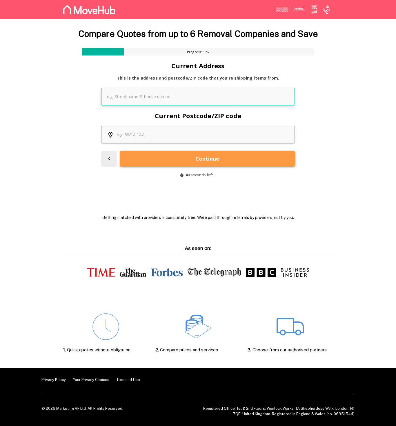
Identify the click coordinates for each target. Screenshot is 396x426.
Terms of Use (128, 380)
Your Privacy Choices (91, 380)
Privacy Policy (53, 380)
